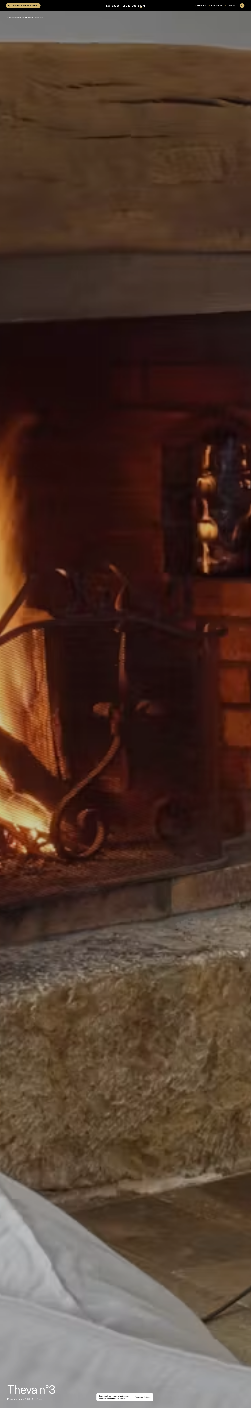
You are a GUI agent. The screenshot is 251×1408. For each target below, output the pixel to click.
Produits (20, 18)
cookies (123, 1398)
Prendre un (24, 5)
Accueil (11, 18)
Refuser (147, 1397)
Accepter (139, 1397)
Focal (29, 18)
